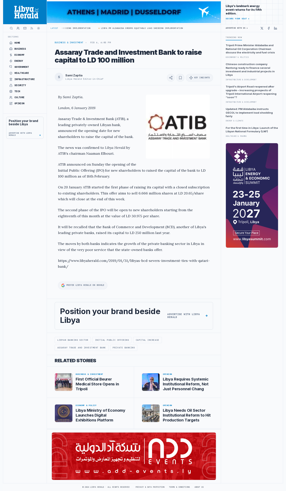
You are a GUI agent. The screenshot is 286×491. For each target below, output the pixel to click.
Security (20, 85)
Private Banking (124, 347)
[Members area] (18, 28)
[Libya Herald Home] (25, 12)
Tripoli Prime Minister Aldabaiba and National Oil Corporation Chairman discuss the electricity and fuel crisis (250, 49)
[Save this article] (180, 78)
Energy (18, 61)
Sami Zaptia (73, 75)
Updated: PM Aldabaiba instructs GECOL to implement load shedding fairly (249, 112)
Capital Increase (147, 340)
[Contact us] (25, 28)
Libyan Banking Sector (72, 340)
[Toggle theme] (38, 28)
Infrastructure (24, 79)
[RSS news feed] (31, 28)
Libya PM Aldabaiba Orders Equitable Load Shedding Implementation (135, 28)
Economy (19, 55)
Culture (19, 97)
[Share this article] (171, 78)
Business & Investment (69, 42)
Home (17, 43)
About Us (199, 487)
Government (21, 67)
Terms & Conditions (179, 487)
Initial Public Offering (112, 340)
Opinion (19, 103)
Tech (17, 91)
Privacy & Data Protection (150, 487)
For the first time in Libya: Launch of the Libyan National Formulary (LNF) (252, 129)
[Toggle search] (11, 28)
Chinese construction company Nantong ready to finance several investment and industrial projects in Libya (250, 69)
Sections (13, 36)
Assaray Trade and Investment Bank (81, 347)
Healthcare (21, 73)
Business (20, 49)
